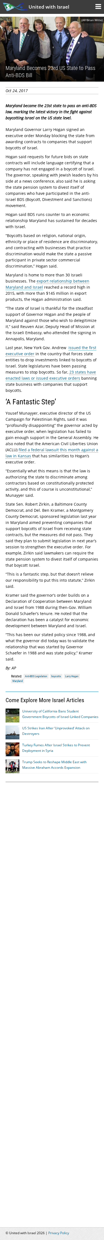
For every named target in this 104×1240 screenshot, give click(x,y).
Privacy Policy (58, 1233)
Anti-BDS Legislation (36, 676)
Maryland (17, 680)
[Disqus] (52, 1001)
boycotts (56, 676)
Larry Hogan (71, 676)
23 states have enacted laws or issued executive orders (51, 375)
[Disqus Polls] (52, 857)
